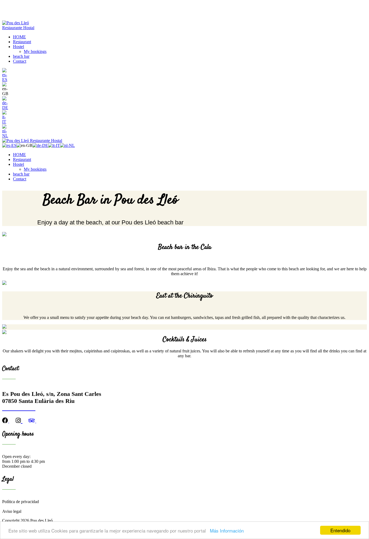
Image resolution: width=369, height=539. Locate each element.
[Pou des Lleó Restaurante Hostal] (23, 27)
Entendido (340, 530)
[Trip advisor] (32, 421)
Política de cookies (18, 506)
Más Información (227, 530)
